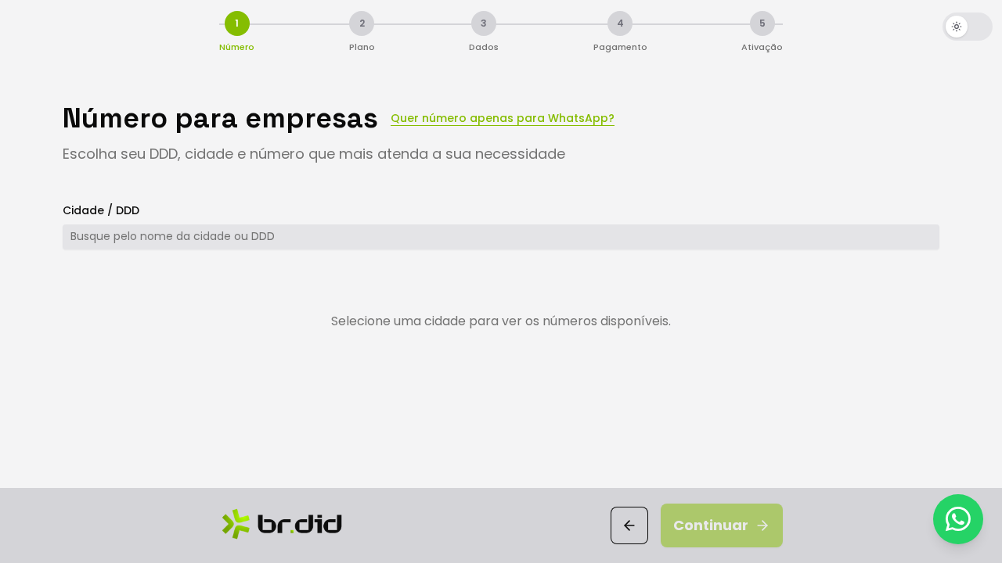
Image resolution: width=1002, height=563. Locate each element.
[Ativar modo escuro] (968, 27)
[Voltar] (629, 525)
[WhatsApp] (958, 519)
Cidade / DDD (101, 210)
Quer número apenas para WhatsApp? (503, 118)
